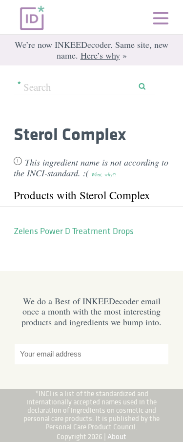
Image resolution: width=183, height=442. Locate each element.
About (116, 436)
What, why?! (103, 174)
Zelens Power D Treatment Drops (74, 231)
